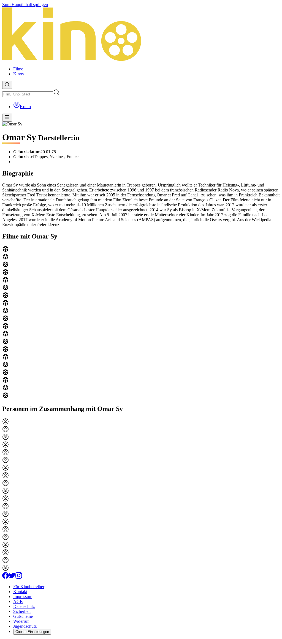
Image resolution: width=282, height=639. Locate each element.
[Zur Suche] (7, 85)
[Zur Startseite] (141, 34)
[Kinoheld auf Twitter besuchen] (12, 577)
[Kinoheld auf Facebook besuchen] (5, 577)
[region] (141, 323)
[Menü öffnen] (7, 118)
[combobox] (27, 94)
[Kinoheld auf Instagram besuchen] (18, 577)
